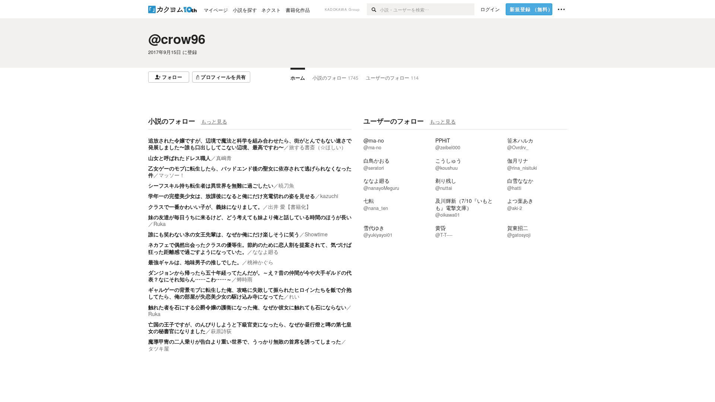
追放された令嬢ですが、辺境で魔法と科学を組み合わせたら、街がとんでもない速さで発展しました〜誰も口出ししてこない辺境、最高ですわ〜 (250, 144)
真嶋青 (224, 158)
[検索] (373, 9)
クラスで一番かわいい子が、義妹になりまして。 (205, 206)
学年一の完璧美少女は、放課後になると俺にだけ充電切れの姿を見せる (231, 196)
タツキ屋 (158, 348)
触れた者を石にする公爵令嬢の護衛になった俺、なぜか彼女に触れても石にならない (247, 307)
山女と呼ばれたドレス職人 (179, 158)
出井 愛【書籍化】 (289, 206)
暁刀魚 (286, 185)
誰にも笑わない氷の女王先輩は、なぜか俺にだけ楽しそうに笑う (223, 234)
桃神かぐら (260, 262)
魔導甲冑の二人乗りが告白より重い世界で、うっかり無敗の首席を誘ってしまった (244, 341)
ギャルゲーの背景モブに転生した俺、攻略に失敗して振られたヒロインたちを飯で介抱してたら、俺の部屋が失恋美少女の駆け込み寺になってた (250, 293)
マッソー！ (172, 175)
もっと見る (214, 121)
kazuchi (329, 196)
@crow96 (176, 38)
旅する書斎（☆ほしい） (317, 147)
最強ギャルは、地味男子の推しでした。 (195, 262)
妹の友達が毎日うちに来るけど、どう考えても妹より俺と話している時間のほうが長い (250, 217)
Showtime (316, 234)
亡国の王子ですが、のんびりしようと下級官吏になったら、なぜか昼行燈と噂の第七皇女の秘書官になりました (250, 327)
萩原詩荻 (221, 331)
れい (294, 296)
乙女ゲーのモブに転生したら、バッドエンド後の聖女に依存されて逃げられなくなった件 (250, 172)
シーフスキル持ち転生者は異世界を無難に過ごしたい (210, 185)
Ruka (159, 223)
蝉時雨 (244, 279)
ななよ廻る (265, 251)
